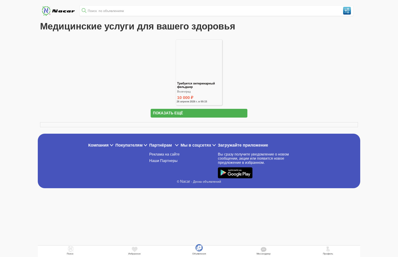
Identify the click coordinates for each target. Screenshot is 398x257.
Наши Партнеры (163, 161)
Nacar (185, 181)
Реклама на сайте (164, 154)
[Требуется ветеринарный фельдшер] (199, 80)
